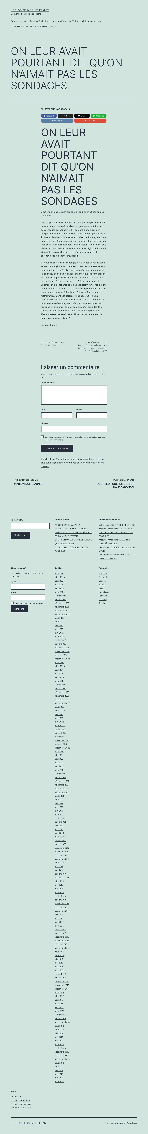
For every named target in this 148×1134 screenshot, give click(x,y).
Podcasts (103, 596)
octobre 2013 (61, 1055)
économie (103, 577)
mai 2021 (59, 807)
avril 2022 (59, 766)
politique (103, 342)
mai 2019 (59, 866)
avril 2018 (59, 889)
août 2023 (59, 707)
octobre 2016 (61, 944)
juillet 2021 (59, 800)
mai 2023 (59, 718)
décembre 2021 (62, 781)
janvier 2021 (60, 822)
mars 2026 (60, 592)
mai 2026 (59, 584)
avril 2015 (59, 1007)
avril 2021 (59, 811)
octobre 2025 (61, 610)
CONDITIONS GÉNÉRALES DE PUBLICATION (33, 26)
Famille (102, 584)
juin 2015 (59, 1000)
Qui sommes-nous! (91, 21)
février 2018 (60, 896)
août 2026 (59, 573)
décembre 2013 (62, 1052)
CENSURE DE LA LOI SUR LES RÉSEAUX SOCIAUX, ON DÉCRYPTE (116, 532)
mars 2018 (59, 892)
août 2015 (59, 992)
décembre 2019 (62, 848)
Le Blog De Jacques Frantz (30, 10)
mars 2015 (59, 1011)
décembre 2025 (62, 603)
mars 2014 (59, 1044)
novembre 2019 (62, 851)
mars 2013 (59, 1081)
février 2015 (60, 1015)
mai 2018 (59, 885)
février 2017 (60, 929)
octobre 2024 (61, 655)
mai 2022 (59, 762)
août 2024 (59, 662)
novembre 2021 (62, 785)
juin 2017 (59, 914)
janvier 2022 (60, 777)
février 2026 (60, 596)
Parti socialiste (95, 351)
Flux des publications (20, 1100)
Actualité (103, 573)
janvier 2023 (60, 733)
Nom (44, 409)
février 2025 (60, 640)
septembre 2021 (62, 792)
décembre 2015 (62, 981)
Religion (102, 603)
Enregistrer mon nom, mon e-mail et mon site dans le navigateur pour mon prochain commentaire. (75, 438)
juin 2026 (59, 581)
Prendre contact (19, 21)
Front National (84, 348)
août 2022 (59, 751)
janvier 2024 (60, 688)
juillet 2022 (60, 755)
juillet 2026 (60, 577)
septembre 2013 (62, 1059)
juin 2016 (59, 959)
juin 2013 (59, 1070)
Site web (45, 423)
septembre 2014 (62, 1022)
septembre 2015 (62, 989)
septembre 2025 (62, 614)
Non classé (104, 592)
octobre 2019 (61, 855)
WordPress (132, 1123)
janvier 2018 (60, 900)
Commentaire (48, 382)
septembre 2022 (62, 748)
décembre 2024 (62, 647)
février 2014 (60, 1048)
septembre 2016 (62, 948)
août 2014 (59, 1026)
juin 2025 (59, 625)
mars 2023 (60, 725)
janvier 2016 (60, 978)
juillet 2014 (59, 1029)
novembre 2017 (62, 903)
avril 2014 (59, 1041)
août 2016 (59, 952)
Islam (101, 588)
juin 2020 (59, 825)
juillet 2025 (60, 622)
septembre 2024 (62, 659)
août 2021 (59, 796)
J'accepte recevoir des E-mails (28, 603)
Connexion (16, 1096)
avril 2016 (59, 966)
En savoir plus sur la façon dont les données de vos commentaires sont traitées (72, 463)
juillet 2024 (60, 666)
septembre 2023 (62, 703)
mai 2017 (59, 918)
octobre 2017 (61, 907)
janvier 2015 (60, 1018)
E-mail (79, 409)
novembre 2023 (62, 696)
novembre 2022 (62, 740)
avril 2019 (59, 870)
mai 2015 (59, 1003)
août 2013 (59, 1063)
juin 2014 (59, 1033)
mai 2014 (59, 1037)
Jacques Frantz (50, 345)
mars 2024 (60, 681)
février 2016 (60, 974)
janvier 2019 (60, 874)
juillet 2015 (59, 996)
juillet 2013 (59, 1067)
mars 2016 (59, 970)
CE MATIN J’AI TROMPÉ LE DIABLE (71, 529)
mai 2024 (59, 673)
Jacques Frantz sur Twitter (65, 21)
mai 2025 (59, 629)
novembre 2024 (62, 651)
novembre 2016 (62, 940)
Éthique (102, 581)
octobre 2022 (61, 744)
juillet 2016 (59, 955)
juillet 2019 (59, 863)
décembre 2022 (62, 737)
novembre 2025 (62, 607)
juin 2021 (59, 803)
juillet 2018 (59, 881)
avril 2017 (59, 922)
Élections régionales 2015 (96, 345)
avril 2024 (59, 677)
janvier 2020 (60, 844)
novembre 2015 (62, 985)
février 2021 (60, 818)
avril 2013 (59, 1078)
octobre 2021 (61, 788)
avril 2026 (59, 588)
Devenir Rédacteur (39, 21)
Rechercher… (17, 520)
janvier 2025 (60, 644)
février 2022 (60, 774)
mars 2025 (60, 636)
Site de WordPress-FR (21, 1108)
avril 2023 (59, 722)
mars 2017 (59, 926)
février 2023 (60, 729)
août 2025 (59, 618)
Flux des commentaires (21, 1104)
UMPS (104, 351)
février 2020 (60, 840)
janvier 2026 (60, 599)
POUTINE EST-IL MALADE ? (67, 525)
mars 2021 (59, 814)
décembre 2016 (62, 937)
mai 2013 (59, 1074)
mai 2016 (59, 963)
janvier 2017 (60, 933)
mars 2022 (60, 770)
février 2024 (60, 685)
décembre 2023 (62, 692)
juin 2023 (59, 714)
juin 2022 (59, 759)
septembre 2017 (62, 911)
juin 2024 (59, 670)
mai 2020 (59, 829)
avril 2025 (59, 633)
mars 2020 (60, 837)
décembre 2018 (62, 877)
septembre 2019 (62, 859)
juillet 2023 (60, 711)
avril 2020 (59, 833)
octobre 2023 (61, 699)
